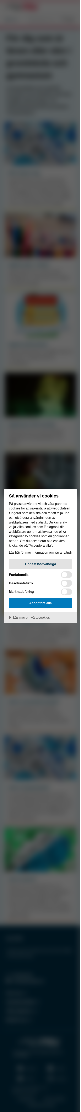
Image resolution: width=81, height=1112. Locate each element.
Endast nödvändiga (40, 564)
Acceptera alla (40, 603)
